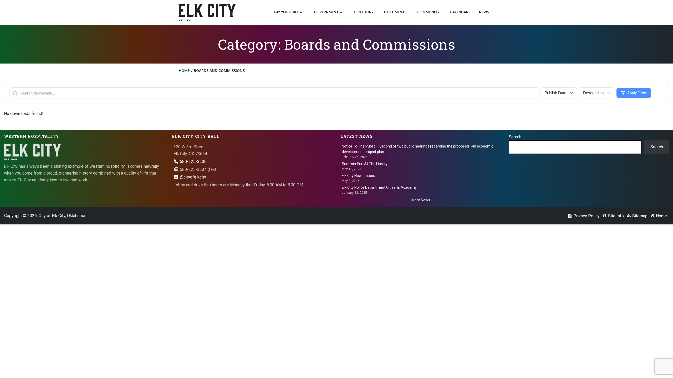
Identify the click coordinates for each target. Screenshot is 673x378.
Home (184, 70)
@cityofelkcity (192, 177)
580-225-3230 (193, 161)
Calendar (459, 12)
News (484, 12)
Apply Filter (636, 93)
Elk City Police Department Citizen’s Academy (379, 187)
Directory (364, 12)
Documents (395, 12)
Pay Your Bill (286, 12)
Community (428, 12)
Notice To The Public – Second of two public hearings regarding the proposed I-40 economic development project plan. (417, 149)
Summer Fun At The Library (365, 164)
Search (515, 136)
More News (420, 200)
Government (326, 12)
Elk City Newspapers (358, 176)
